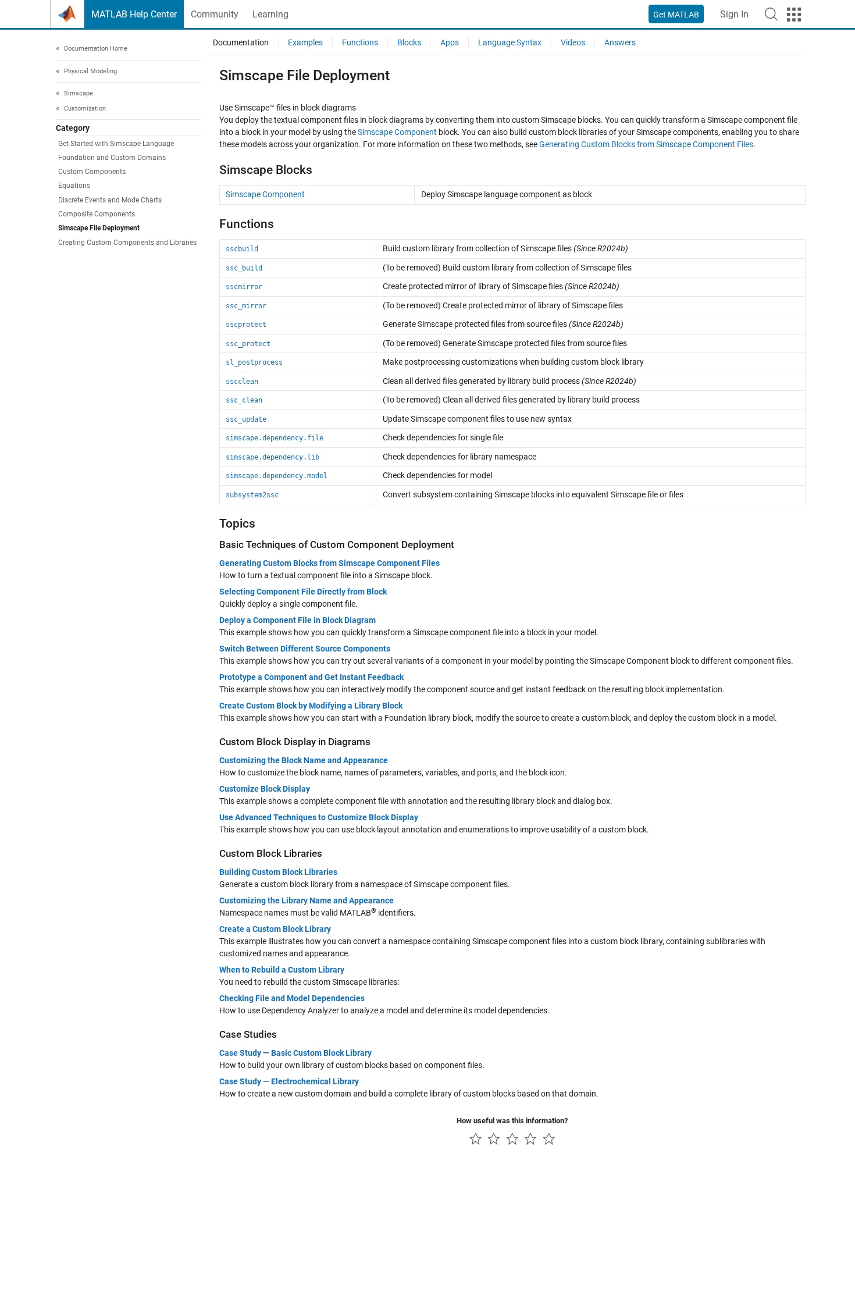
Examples (305, 42)
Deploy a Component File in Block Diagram (297, 620)
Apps (449, 42)
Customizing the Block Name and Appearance (303, 760)
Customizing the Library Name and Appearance (306, 900)
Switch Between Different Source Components (304, 648)
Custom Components (92, 172)
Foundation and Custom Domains (112, 158)
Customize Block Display (264, 788)
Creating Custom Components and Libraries (127, 242)
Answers (620, 42)
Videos (573, 42)
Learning (270, 14)
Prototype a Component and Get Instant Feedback (311, 677)
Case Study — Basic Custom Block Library (295, 1053)
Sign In (734, 14)
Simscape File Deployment (99, 228)
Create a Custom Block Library (275, 929)
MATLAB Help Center (134, 14)
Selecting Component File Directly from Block (303, 591)
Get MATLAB (676, 14)
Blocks (409, 42)
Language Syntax (510, 42)
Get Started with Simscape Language (116, 144)
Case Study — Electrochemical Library (289, 1081)
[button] (771, 14)
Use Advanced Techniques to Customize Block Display (318, 817)
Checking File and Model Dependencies (292, 998)
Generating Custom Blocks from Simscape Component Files (646, 144)
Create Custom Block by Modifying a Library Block (310, 705)
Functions (360, 42)
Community (214, 14)
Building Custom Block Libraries (278, 872)
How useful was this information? (512, 1120)
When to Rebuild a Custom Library (281, 969)
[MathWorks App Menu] (794, 15)
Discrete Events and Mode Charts (110, 200)
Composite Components (96, 214)
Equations (74, 185)
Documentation (241, 42)
